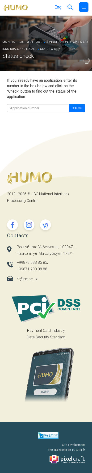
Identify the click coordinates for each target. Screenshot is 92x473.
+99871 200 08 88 (32, 269)
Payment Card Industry (46, 330)
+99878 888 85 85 (32, 262)
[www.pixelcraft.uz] (46, 459)
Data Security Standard (46, 337)
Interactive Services (27, 42)
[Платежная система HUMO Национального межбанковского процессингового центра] (16, 7)
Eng (58, 6)
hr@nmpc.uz (27, 279)
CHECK (77, 108)
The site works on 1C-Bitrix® (66, 450)
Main (6, 42)
